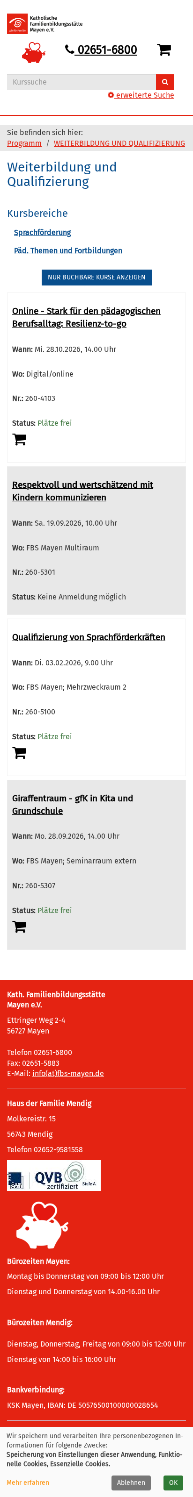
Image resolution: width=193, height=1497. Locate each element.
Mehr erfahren (28, 1483)
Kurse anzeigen (97, 277)
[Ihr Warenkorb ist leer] (165, 50)
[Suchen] (165, 82)
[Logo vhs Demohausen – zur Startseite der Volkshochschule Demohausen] (51, 24)
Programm (24, 143)
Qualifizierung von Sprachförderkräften (88, 637)
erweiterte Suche (144, 95)
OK (173, 1483)
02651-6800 (105, 50)
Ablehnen (131, 1483)
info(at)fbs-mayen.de (68, 1073)
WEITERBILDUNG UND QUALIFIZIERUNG (119, 143)
